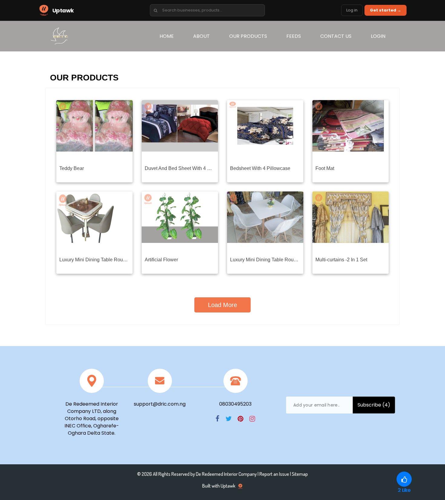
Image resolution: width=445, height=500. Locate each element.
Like (404, 490)
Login (378, 36)
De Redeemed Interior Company (226, 474)
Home (171, 36)
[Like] (404, 479)
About (201, 36)
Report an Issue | (275, 474)
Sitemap (300, 474)
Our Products (248, 36)
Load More (222, 305)
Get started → (385, 10)
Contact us (335, 36)
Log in (352, 10)
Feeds (293, 36)
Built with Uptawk (219, 486)
